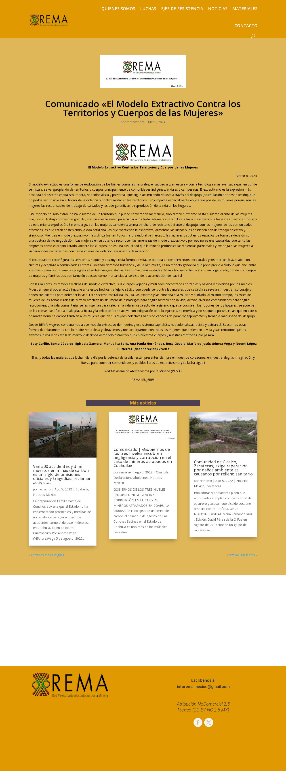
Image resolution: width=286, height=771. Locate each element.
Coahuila (82, 489)
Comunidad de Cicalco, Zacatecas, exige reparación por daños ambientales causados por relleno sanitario (223, 468)
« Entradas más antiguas (46, 555)
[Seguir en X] (208, 722)
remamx (45, 489)
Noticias (217, 8)
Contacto (245, 25)
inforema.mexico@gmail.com (203, 686)
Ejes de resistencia (182, 8)
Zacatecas (213, 486)
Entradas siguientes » (242, 555)
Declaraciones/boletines (131, 477)
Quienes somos (118, 8)
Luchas (148, 8)
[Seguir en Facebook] (197, 722)
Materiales (244, 8)
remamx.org (135, 122)
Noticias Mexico (44, 494)
